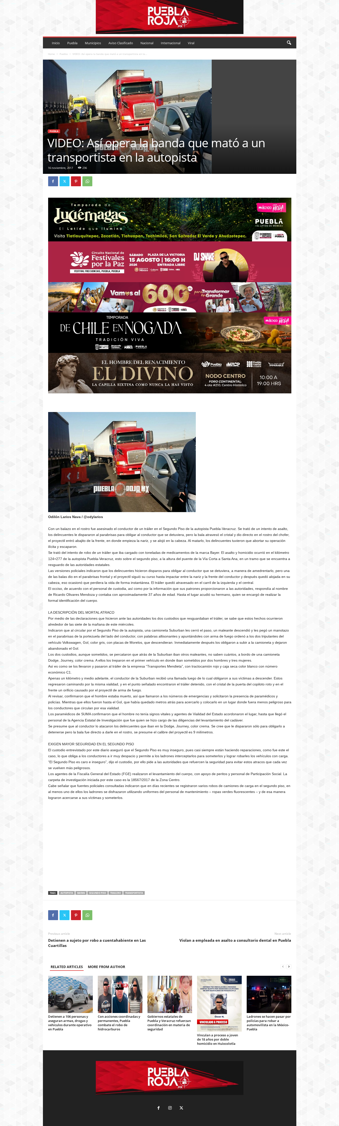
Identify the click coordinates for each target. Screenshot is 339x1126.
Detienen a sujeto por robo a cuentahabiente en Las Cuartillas (97, 943)
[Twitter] (64, 181)
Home (51, 54)
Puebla (72, 43)
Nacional (146, 43)
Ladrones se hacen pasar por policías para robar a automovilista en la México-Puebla (269, 1022)
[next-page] (288, 966)
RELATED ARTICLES (67, 966)
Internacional (170, 43)
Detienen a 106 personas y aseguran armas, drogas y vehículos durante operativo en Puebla (70, 1022)
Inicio (56, 43)
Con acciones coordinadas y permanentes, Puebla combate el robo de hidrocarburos (119, 1022)
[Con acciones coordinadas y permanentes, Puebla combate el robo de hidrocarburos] (120, 994)
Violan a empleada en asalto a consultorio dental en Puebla (235, 940)
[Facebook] (53, 181)
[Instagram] (170, 1108)
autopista (67, 893)
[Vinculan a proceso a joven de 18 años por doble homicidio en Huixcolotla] (219, 1004)
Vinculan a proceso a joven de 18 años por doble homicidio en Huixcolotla (217, 1039)
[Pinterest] (76, 181)
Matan (81, 893)
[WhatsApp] (87, 181)
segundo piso (97, 893)
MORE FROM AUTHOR (106, 966)
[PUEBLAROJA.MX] (169, 17)
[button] (288, 43)
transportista (134, 893)
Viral (191, 43)
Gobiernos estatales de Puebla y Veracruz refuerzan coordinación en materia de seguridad (169, 1022)
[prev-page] (282, 966)
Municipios (93, 43)
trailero (115, 893)
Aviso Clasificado (120, 43)
